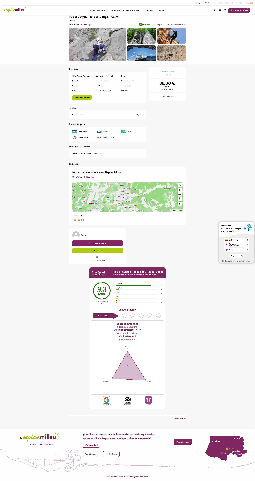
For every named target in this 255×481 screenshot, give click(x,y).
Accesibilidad (46, 444)
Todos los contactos (167, 97)
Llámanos (92, 454)
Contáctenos (113, 454)
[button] (213, 10)
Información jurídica (115, 476)
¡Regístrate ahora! (91, 445)
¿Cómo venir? (182, 442)
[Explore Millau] (15, 11)
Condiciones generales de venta (136, 476)
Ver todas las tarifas (167, 89)
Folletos (32, 444)
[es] (251, 3)
